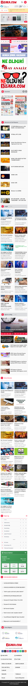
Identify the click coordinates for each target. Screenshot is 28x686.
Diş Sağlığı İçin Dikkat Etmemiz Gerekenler (6, 252)
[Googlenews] (18, 651)
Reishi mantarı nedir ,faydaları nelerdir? (20, 235)
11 (19, 41)
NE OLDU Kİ (16, 684)
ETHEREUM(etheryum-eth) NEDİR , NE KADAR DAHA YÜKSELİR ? (18, 128)
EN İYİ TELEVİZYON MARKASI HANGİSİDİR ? (7, 490)
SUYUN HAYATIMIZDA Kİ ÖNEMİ (6, 218)
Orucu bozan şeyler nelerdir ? (6, 269)
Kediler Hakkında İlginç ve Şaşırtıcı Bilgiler (20, 473)
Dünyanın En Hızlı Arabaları (15, 10)
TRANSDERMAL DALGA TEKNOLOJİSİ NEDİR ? (21, 252)
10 (17, 41)
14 (24, 41)
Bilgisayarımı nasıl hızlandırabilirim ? (19, 457)
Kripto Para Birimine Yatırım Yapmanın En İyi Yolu (18, 143)
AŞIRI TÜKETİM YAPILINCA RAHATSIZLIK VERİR (6, 305)
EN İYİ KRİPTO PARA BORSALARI (16, 151)
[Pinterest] (15, 651)
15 (26, 41)
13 (22, 41)
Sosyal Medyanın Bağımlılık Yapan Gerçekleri (5, 458)
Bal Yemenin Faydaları (7, 235)
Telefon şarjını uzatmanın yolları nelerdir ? (5, 408)
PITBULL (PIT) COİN (16, 134)
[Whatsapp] (20, 651)
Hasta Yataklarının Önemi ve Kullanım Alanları (6, 288)
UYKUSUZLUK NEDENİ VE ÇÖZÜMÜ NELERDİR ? (21, 219)
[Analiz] (7, 105)
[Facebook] (3, 651)
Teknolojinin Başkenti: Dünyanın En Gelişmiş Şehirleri (20, 491)
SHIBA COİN (14, 174)
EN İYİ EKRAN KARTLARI (17, 166)
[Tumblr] (23, 651)
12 (21, 41)
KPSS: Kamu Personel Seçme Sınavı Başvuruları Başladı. (18, 354)
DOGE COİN (14, 182)
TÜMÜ (11, 206)
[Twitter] (5, 651)
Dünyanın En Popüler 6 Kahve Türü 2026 (6, 424)
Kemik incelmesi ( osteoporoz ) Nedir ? (20, 304)
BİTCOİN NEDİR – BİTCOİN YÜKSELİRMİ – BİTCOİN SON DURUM (18, 200)
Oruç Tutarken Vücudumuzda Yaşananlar (19, 270)
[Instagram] (8, 651)
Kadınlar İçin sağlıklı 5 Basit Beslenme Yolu (6, 473)
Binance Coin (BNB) (16, 191)
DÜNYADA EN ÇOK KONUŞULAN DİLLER (19, 407)
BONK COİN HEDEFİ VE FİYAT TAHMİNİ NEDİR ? (18, 159)
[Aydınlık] (21, 105)
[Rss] (25, 651)
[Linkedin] (10, 651)
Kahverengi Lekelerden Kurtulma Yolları (21, 287)
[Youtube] (13, 651)
